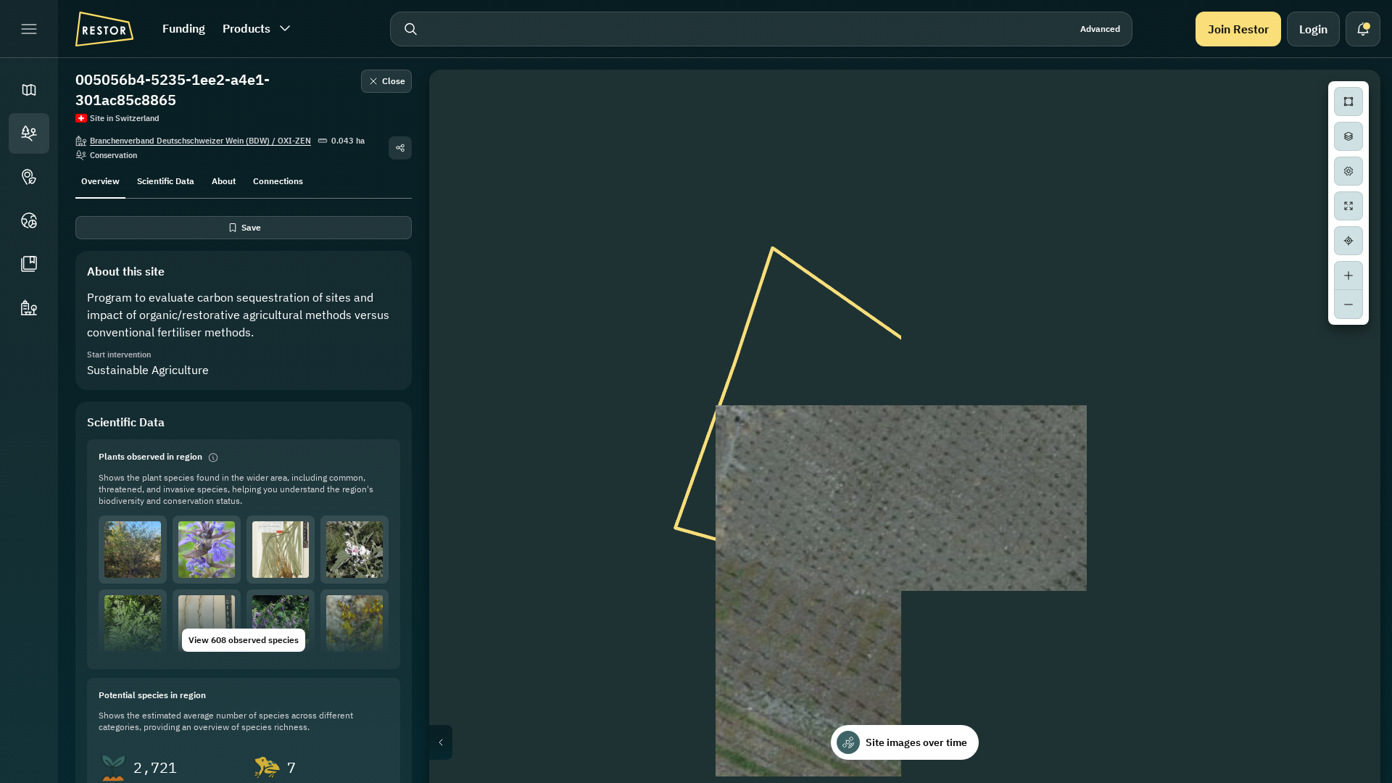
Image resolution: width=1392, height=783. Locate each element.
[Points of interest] (29, 177)
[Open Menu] (29, 29)
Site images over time (916, 742)
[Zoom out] (1348, 304)
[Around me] (1348, 240)
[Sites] (29, 133)
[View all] (1348, 205)
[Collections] (29, 264)
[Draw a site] (1348, 101)
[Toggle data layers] (1348, 136)
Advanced (1100, 28)
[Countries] (29, 220)
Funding (183, 28)
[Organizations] (29, 307)
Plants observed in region (150, 456)
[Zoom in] (1348, 275)
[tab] (100, 180)
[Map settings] (1348, 171)
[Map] (29, 90)
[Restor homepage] (104, 29)
